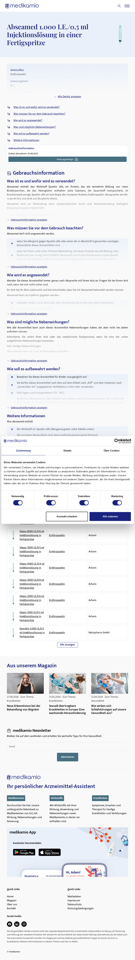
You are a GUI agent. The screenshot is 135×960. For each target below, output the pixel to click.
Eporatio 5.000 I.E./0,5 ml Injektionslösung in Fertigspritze (32, 633)
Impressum (74, 901)
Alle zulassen (110, 516)
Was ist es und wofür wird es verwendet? (37, 107)
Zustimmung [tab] (23, 450)
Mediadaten (74, 897)
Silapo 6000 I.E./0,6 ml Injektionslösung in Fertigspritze (32, 535)
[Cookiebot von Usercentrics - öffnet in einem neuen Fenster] (116, 441)
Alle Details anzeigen (69, 96)
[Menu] (127, 6)
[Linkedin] (16, 924)
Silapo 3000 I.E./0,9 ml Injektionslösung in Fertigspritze (32, 584)
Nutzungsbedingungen (81, 909)
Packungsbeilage (65, 159)
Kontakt (11, 909)
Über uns (12, 905)
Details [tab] (68, 450)
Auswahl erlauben (66, 516)
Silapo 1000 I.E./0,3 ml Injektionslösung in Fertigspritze (32, 616)
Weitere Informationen (26, 140)
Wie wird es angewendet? (28, 121)
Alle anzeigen (67, 644)
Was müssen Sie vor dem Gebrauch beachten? (39, 114)
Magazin (11, 901)
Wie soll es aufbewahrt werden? (31, 134)
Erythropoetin (57, 535)
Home (10, 897)
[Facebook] (9, 924)
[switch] (51, 502)
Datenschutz (75, 905)
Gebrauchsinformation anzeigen (29, 220)
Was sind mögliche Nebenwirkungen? (35, 127)
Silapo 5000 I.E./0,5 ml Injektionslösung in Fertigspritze (32, 552)
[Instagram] (24, 924)
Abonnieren (67, 757)
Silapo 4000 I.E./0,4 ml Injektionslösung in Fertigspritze (32, 568)
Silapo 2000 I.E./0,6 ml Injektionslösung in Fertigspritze (32, 600)
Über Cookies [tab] (112, 450)
